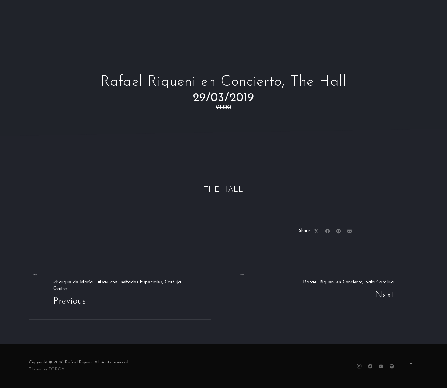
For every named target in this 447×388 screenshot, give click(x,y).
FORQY (56, 369)
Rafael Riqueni (78, 362)
